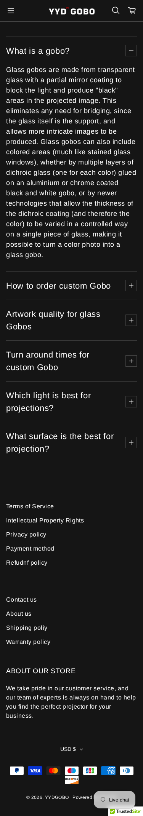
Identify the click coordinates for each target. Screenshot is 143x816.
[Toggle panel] (131, 50)
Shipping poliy (27, 627)
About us (19, 613)
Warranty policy (28, 642)
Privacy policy (26, 534)
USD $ (68, 749)
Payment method (30, 548)
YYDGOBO (57, 797)
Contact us (21, 599)
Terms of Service (30, 506)
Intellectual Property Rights (45, 520)
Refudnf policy (27, 562)
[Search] (115, 10)
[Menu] (10, 10)
